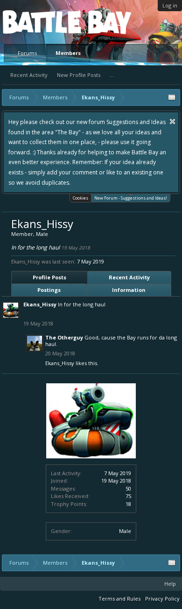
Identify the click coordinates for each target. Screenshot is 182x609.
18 (128, 503)
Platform (36, 21)
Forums (27, 52)
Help (170, 583)
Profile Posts (49, 277)
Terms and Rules (119, 598)
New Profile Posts (78, 74)
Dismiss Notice (172, 121)
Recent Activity (29, 74)
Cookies (80, 198)
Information (129, 289)
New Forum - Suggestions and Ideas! (130, 198)
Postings (49, 289)
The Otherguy (64, 337)
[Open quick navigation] (171, 97)
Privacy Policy (162, 598)
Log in (169, 5)
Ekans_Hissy (39, 304)
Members (68, 52)
